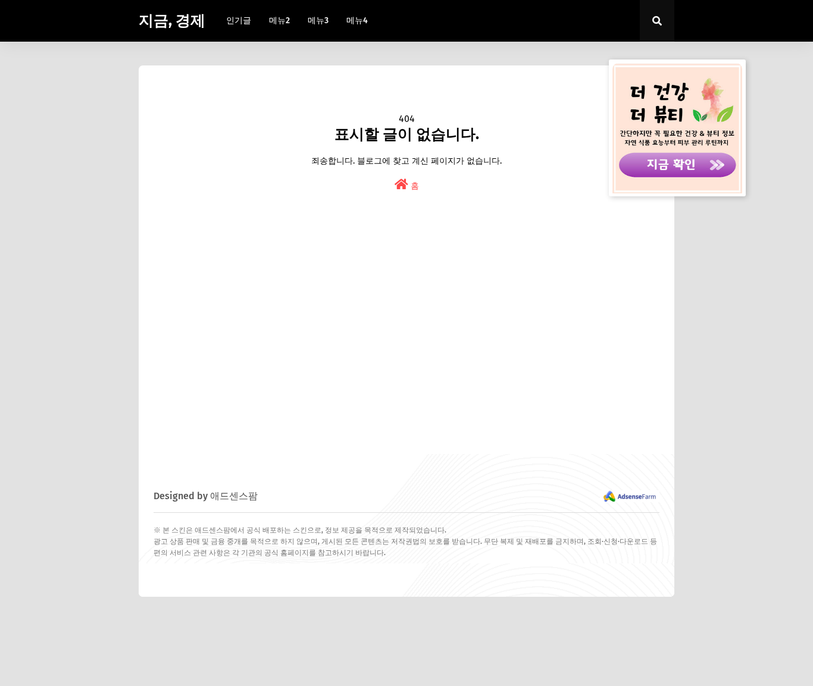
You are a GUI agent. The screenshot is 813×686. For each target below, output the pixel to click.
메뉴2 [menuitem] (279, 20)
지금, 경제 (172, 21)
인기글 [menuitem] (238, 20)
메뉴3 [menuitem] (318, 20)
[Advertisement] (406, 347)
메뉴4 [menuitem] (357, 20)
